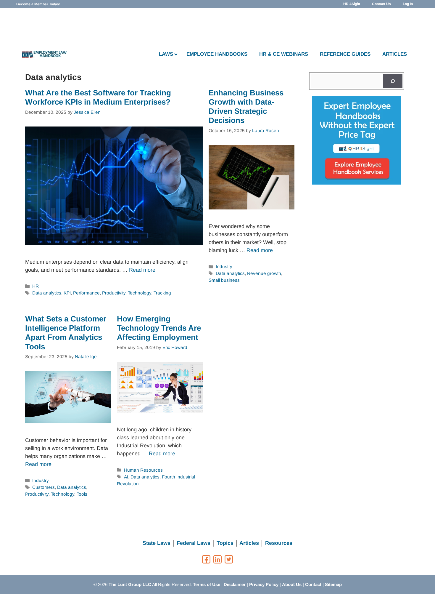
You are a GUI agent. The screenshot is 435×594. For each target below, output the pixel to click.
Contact (313, 584)
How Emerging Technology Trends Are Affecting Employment (159, 328)
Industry (224, 266)
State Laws (156, 543)
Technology (139, 292)
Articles (249, 543)
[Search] (392, 81)
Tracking (162, 292)
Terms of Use (206, 584)
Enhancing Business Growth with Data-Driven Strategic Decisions (246, 106)
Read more (142, 270)
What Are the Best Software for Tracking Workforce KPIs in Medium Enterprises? (98, 97)
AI (126, 476)
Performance (86, 292)
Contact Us (381, 4)
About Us (292, 584)
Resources (278, 543)
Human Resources (143, 470)
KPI (67, 292)
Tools (82, 494)
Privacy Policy (263, 584)
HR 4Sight (351, 4)
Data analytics (46, 292)
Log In (408, 4)
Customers (43, 487)
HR (35, 286)
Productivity (113, 292)
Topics (225, 543)
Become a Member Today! (38, 4)
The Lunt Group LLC (130, 584)
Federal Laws (193, 543)
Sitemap (333, 584)
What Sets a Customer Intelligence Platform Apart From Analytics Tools (65, 332)
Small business (224, 280)
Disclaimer (235, 584)
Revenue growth (264, 273)
